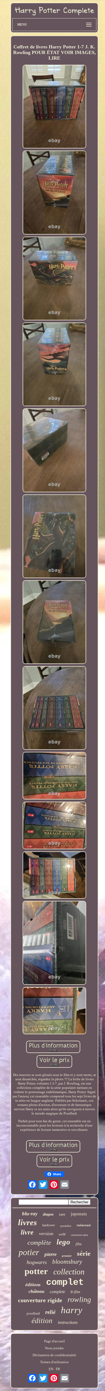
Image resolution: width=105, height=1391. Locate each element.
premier (67, 1255)
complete (57, 1291)
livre (27, 1232)
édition (42, 1321)
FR (58, 1369)
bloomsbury (67, 1261)
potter (36, 1271)
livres (27, 1222)
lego (63, 1242)
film (79, 1244)
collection (69, 1271)
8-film (75, 1292)
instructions (68, 1322)
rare (62, 1214)
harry (71, 1310)
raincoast (84, 1225)
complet (65, 1282)
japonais (79, 1213)
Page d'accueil (54, 1341)
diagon (48, 1214)
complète (39, 1242)
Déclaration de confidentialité (54, 1355)
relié (50, 1312)
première (65, 1225)
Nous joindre (54, 1348)
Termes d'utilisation (54, 1362)
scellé (62, 1234)
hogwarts (37, 1262)
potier (29, 1252)
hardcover (48, 1225)
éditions (33, 1284)
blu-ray (29, 1213)
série (83, 1253)
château (36, 1291)
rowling (79, 1299)
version (46, 1233)
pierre (50, 1254)
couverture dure (79, 1235)
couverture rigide (40, 1300)
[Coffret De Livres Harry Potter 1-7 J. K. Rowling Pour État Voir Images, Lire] (54, 107)
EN (51, 1369)
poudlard (33, 1313)
